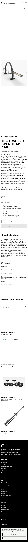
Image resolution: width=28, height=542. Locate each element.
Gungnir (3, 198)
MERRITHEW (4, 487)
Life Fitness (4, 480)
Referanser (4, 511)
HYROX (3, 489)
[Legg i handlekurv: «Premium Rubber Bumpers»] (25, 339)
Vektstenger (15, 8)
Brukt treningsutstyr (6, 472)
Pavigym (3, 493)
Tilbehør (3, 470)
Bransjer (3, 507)
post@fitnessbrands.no (6, 526)
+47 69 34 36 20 (5, 524)
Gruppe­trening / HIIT (6, 466)
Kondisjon (4, 462)
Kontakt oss (14, 221)
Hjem (2, 8)
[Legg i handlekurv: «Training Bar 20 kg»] (25, 405)
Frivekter (8, 8)
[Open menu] (26, 3)
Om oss (3, 505)
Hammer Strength (6, 482)
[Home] (8, 2)
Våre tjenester (5, 509)
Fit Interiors (4, 491)
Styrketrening (4, 464)
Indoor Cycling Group (7, 485)
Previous (1, 73)
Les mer (14, 531)
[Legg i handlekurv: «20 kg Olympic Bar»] (25, 306)
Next (26, 73)
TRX (2, 497)
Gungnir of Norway (9, 136)
